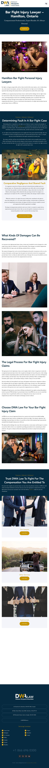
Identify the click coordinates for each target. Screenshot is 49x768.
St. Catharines (7, 735)
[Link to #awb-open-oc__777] (46, 3)
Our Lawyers (24, 529)
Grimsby (5, 740)
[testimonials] (24, 587)
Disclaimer (29, 762)
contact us (31, 489)
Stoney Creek (6, 730)
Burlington (6, 732)
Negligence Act (21, 126)
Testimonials (24, 620)
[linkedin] (29, 756)
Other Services (24, 575)
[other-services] (24, 541)
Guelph (28, 735)
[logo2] (10, 1)
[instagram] (26, 756)
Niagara (28, 730)
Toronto (5, 742)
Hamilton (6, 744)
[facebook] (20, 756)
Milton (5, 737)
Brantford (29, 732)
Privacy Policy (34, 762)
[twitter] (23, 756)
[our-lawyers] (24, 496)
